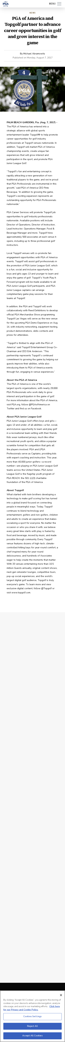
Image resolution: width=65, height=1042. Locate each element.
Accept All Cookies (32, 1035)
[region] (32, 1016)
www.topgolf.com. (21, 592)
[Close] (61, 995)
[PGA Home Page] (6, 4)
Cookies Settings (32, 1016)
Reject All (32, 1026)
